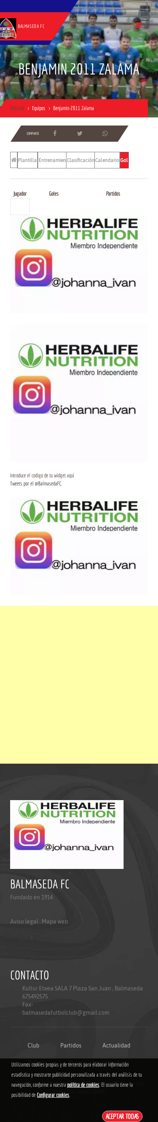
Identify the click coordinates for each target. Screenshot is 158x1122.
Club (33, 1045)
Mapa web (55, 921)
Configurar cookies (53, 1095)
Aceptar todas (122, 1116)
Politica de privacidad (28, 954)
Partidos (70, 1045)
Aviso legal (24, 921)
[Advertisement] (79, 685)
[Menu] (139, 25)
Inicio (17, 108)
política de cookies (83, 1085)
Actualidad (116, 1045)
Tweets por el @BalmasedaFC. (36, 483)
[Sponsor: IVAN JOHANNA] (79, 263)
